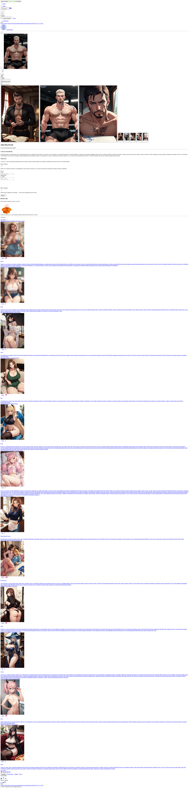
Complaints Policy (19, 23)
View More (3, 219)
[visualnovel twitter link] (3, 779)
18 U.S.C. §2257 (39, 23)
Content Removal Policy (29, 23)
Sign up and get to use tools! (11, 1)
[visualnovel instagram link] (5, 779)
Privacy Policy (4, 23)
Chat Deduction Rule (5, 81)
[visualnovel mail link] (5, 782)
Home (4, 3)
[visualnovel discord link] (10, 8)
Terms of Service (11, 23)
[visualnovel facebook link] (1, 779)
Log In (4, 8)
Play (3, 78)
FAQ (2, 782)
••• (1, 76)
